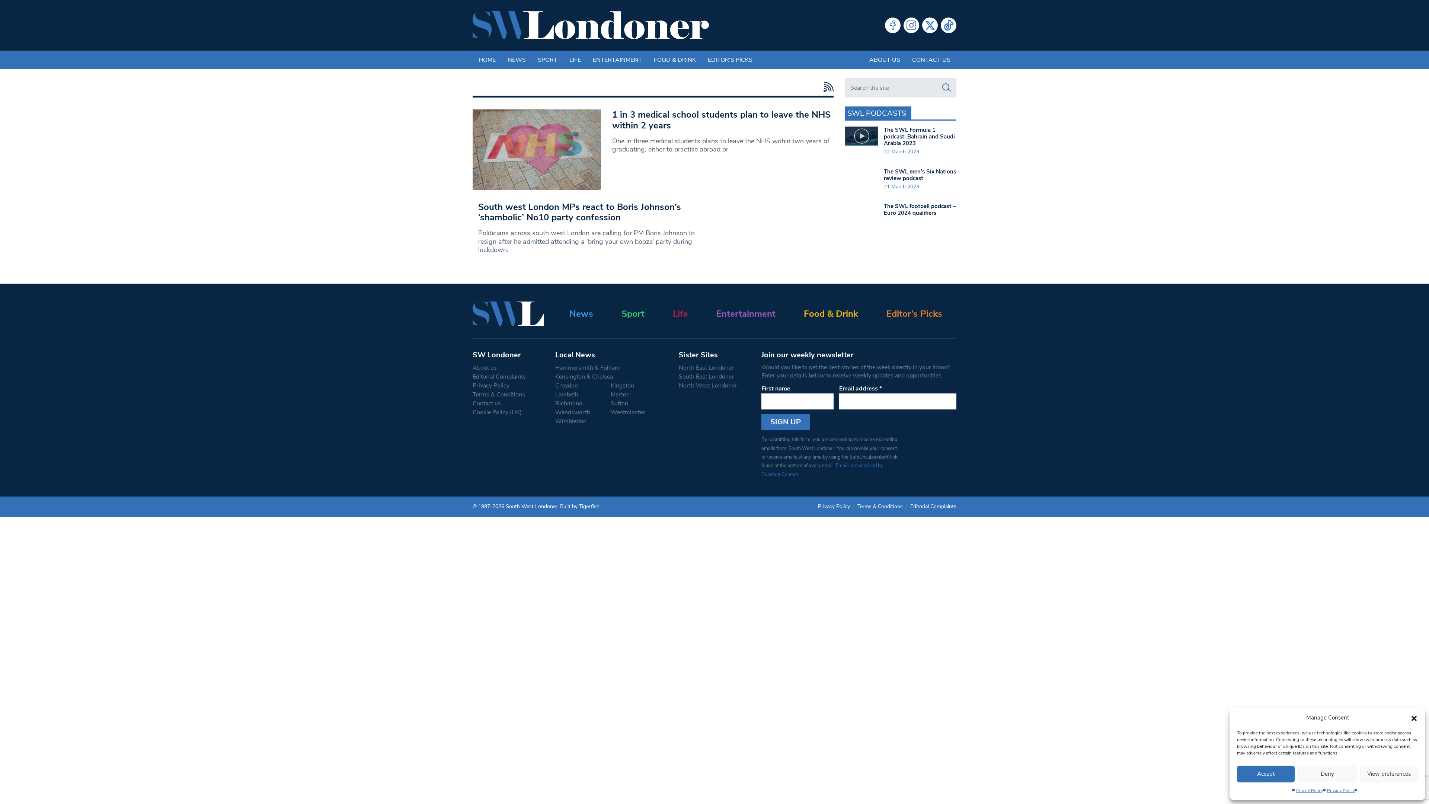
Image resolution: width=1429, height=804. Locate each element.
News (517, 60)
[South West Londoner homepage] (591, 25)
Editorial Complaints (499, 377)
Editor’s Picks (914, 313)
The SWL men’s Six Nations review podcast (920, 175)
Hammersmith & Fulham (587, 368)
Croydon (566, 386)
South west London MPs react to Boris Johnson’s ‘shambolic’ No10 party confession (579, 212)
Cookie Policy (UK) (497, 412)
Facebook (893, 25)
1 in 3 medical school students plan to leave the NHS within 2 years (721, 120)
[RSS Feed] (827, 87)
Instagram (911, 25)
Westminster (628, 412)
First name (775, 389)
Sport (547, 60)
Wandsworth (572, 412)
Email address (860, 389)
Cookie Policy (1309, 791)
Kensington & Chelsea (584, 377)
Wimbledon (570, 421)
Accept (1266, 774)
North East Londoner (706, 368)
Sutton (619, 403)
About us (884, 60)
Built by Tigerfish (580, 506)
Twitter (930, 25)
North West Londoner (708, 386)
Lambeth (566, 394)
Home (487, 60)
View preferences (1389, 774)
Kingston (622, 386)
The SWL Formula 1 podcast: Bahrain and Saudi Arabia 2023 (919, 136)
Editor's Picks (730, 60)
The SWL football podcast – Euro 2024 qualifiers (920, 209)
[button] (1414, 717)
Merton (620, 394)
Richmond (568, 403)
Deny (1327, 774)
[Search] (946, 88)
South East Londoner (706, 377)
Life (575, 60)
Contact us (931, 60)
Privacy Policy (1341, 791)
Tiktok (948, 25)
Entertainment (617, 60)
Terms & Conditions (499, 394)
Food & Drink (675, 60)
